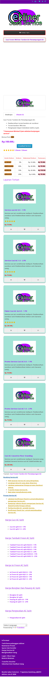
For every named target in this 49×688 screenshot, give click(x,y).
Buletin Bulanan (8, 658)
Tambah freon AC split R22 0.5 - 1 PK (23, 545)
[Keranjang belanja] (42, 1)
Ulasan (24, 150)
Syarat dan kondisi (9, 648)
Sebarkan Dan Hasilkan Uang (13, 664)
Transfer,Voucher (8, 662)
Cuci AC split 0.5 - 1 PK (18, 527)
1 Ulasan (17, 150)
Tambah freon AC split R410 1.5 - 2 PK (23, 556)
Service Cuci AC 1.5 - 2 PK (15, 260)
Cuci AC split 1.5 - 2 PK (18, 529)
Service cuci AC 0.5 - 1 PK (15, 210)
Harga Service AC (8, 650)
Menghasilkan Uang (9, 652)
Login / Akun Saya (8, 656)
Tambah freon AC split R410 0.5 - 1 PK (23, 554)
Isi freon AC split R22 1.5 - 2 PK (21, 574)
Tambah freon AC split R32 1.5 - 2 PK (23, 552)
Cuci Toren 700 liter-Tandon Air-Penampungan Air (25, 40)
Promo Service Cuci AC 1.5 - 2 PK (18, 408)
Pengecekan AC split (18, 618)
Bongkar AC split (16, 595)
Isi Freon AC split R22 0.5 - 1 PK (21, 572)
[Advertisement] (24, 68)
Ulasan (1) (20, 115)
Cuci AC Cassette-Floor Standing (19, 456)
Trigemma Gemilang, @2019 (30, 672)
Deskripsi (8, 115)
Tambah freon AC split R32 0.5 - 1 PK (23, 549)
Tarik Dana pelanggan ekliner (13, 643)
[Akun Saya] (36, 1)
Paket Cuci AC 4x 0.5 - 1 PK (16, 311)
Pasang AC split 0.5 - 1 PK (19, 599)
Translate (20, 628)
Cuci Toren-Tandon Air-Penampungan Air (25, 474)
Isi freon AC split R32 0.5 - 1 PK (21, 577)
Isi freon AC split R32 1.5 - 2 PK (21, 579)
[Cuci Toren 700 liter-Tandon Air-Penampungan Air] (24, 102)
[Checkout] (45, 1)
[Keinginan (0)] (39, 1)
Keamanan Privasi (8, 646)
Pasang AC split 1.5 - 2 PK (19, 602)
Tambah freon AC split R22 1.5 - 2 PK (23, 547)
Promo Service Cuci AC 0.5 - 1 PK (18, 361)
